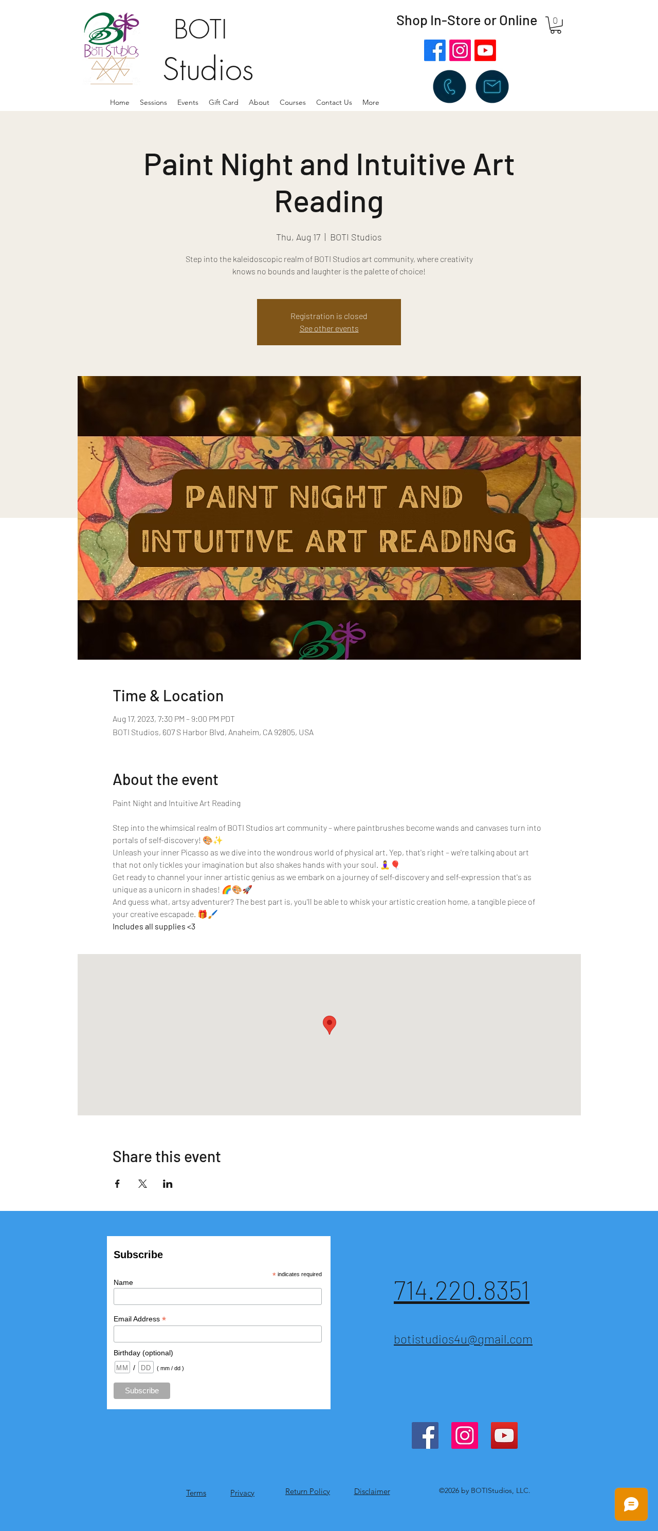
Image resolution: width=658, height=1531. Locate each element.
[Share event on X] (143, 1184)
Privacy (242, 1493)
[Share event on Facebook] (117, 1184)
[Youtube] (485, 50)
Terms (196, 1493)
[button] (259, 102)
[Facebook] (435, 50)
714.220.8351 (461, 1289)
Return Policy (307, 1491)
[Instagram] (460, 50)
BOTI (200, 29)
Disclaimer (372, 1491)
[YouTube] (504, 1435)
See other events (329, 328)
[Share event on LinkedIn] (168, 1184)
